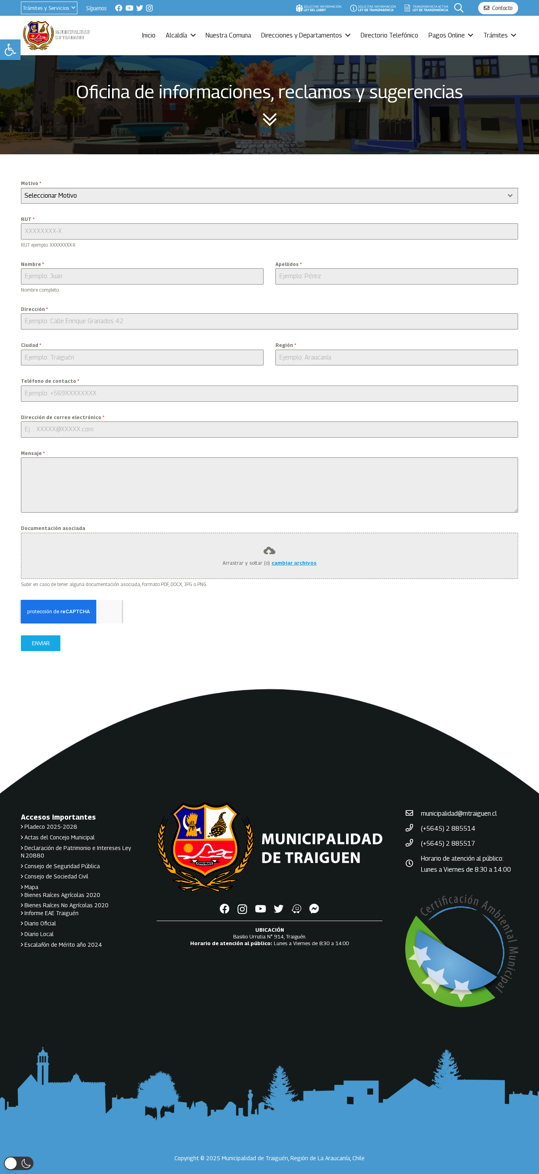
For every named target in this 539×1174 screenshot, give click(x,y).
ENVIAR (41, 643)
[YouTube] (129, 7)
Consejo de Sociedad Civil (55, 876)
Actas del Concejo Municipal (59, 837)
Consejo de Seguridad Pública (61, 866)
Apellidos (288, 264)
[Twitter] (139, 7)
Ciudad (31, 345)
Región (285, 345)
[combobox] (269, 196)
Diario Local (38, 934)
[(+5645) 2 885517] (413, 843)
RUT (27, 219)
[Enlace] (318, 8)
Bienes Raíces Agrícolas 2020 (61, 894)
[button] (10, 49)
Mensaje (33, 453)
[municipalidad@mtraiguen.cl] (413, 813)
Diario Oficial (39, 923)
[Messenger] (314, 909)
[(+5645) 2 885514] (413, 828)
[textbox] (262, 195)
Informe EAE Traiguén (51, 913)
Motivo (31, 183)
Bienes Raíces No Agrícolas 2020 (66, 905)
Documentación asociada (53, 528)
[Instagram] (149, 8)
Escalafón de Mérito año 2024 (62, 944)
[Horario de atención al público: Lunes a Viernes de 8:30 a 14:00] (413, 864)
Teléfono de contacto (50, 381)
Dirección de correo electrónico (62, 417)
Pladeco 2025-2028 (50, 826)
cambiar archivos (293, 563)
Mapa (30, 887)
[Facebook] (118, 7)
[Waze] (296, 909)
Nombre (32, 264)
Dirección (34, 309)
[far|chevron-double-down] (269, 120)
